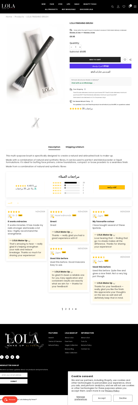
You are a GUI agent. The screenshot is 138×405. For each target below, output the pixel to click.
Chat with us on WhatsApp (83, 83)
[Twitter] (17, 357)
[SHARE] (129, 59)
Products (19, 17)
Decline (123, 398)
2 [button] (65, 309)
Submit (13, 381)
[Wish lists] (124, 6)
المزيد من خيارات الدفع (100, 71)
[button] (76, 108)
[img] (14, 211)
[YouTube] (12, 357)
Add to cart (95, 60)
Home (9, 17)
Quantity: (74, 43)
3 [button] (69, 309)
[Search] (112, 6)
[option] (36, 66)
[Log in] (118, 6)
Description (54, 147)
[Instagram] (7, 357)
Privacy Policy (112, 390)
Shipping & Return (75, 147)
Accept (102, 398)
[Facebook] (2, 357)
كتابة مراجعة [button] (111, 187)
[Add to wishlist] (125, 59)
